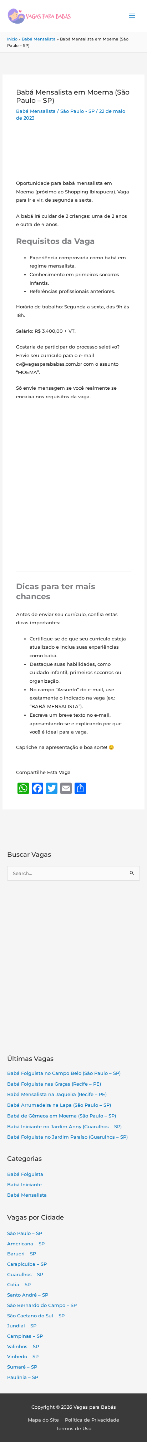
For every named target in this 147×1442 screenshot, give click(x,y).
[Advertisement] (73, 152)
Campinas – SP (25, 1336)
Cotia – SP (19, 1284)
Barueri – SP (21, 1253)
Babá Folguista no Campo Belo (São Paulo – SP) (64, 1073)
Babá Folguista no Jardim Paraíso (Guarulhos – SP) (67, 1137)
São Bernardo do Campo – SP (42, 1305)
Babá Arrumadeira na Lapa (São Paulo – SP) (59, 1105)
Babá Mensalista (39, 39)
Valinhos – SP (23, 1346)
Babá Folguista (25, 1174)
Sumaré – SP (22, 1367)
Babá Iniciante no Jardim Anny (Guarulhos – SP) (64, 1126)
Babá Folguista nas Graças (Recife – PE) (54, 1084)
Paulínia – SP (22, 1377)
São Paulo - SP (77, 111)
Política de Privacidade (92, 1420)
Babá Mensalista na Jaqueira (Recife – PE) (57, 1094)
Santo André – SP (27, 1295)
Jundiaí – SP (21, 1325)
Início (12, 39)
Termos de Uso (73, 1428)
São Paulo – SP (24, 1233)
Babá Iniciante (24, 1184)
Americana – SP (26, 1243)
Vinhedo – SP (23, 1356)
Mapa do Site (43, 1420)
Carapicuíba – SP (27, 1264)
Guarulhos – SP (25, 1274)
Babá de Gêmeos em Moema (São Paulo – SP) (61, 1116)
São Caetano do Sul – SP (36, 1315)
